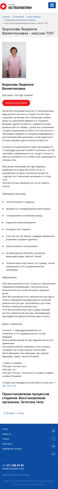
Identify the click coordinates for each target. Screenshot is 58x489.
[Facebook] (53, 438)
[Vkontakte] (53, 430)
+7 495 (13, 465)
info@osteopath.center (13, 468)
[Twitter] (53, 446)
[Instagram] (53, 453)
